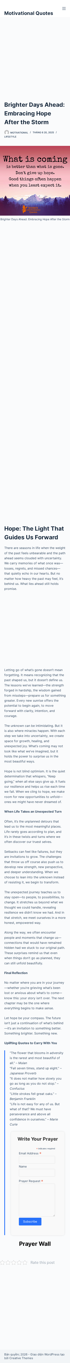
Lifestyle (10, 136)
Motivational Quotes (28, 13)
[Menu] (64, 8)
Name (23, 1166)
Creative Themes (21, 1358)
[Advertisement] (35, 54)
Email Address (30, 1153)
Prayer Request (31, 1181)
